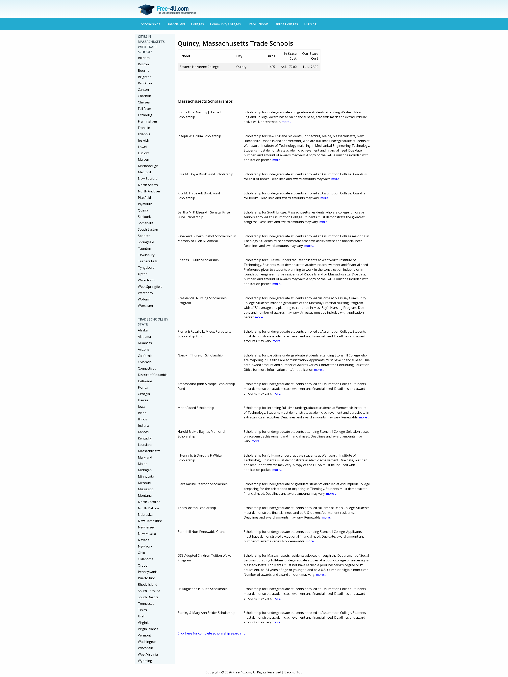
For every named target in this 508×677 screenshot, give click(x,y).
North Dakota (148, 508)
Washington (147, 641)
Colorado (145, 362)
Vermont (144, 635)
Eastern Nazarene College (199, 67)
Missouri (144, 483)
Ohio (141, 552)
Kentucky (145, 438)
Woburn (144, 299)
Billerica (144, 58)
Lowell (142, 147)
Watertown (146, 280)
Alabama (144, 336)
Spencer (144, 236)
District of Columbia (152, 375)
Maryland (145, 457)
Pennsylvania (148, 572)
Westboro (145, 293)
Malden (143, 159)
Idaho (142, 413)
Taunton (144, 248)
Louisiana (145, 444)
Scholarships (150, 24)
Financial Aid (175, 24)
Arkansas (145, 343)
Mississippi (146, 489)
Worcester (145, 305)
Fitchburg (145, 115)
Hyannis (144, 134)
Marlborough (148, 166)
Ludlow (143, 153)
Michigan (145, 470)
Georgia (144, 394)
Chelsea (144, 102)
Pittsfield (144, 197)
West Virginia (148, 654)
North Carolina (149, 502)
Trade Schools (257, 24)
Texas (142, 610)
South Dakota (148, 597)
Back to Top (293, 672)
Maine (142, 464)
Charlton (144, 96)
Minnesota (146, 476)
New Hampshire (150, 521)
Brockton (145, 83)
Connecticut (147, 368)
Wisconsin (145, 648)
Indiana (143, 425)
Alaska (143, 330)
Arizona (143, 349)
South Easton (148, 229)
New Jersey (146, 527)
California (145, 355)
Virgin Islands (148, 629)
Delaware (145, 381)
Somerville (145, 223)
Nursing (310, 24)
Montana (145, 495)
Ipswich (143, 140)
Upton (142, 274)
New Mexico (147, 533)
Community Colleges (225, 24)
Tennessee (146, 603)
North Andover (149, 191)
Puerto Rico (146, 578)
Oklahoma (145, 559)
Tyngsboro (146, 267)
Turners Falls (148, 261)
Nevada (143, 540)
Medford (144, 172)
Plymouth (145, 204)
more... (286, 122)
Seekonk (144, 216)
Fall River (144, 108)
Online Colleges (286, 24)
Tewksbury (146, 255)
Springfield (146, 242)
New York (145, 546)
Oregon (143, 565)
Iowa (141, 406)
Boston (143, 64)
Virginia (143, 622)
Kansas (143, 432)
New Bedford (148, 178)
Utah (141, 616)
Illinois (143, 419)
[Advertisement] (250, 83)
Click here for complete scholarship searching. (212, 633)
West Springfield (150, 286)
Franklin (144, 128)
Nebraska (145, 514)
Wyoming (145, 661)
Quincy (143, 210)
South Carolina (149, 591)
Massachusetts (149, 451)
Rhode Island (147, 584)
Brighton (144, 77)
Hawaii (143, 400)
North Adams (148, 185)
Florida (143, 387)
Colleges (197, 24)
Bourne (143, 70)
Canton (143, 89)
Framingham (147, 121)
